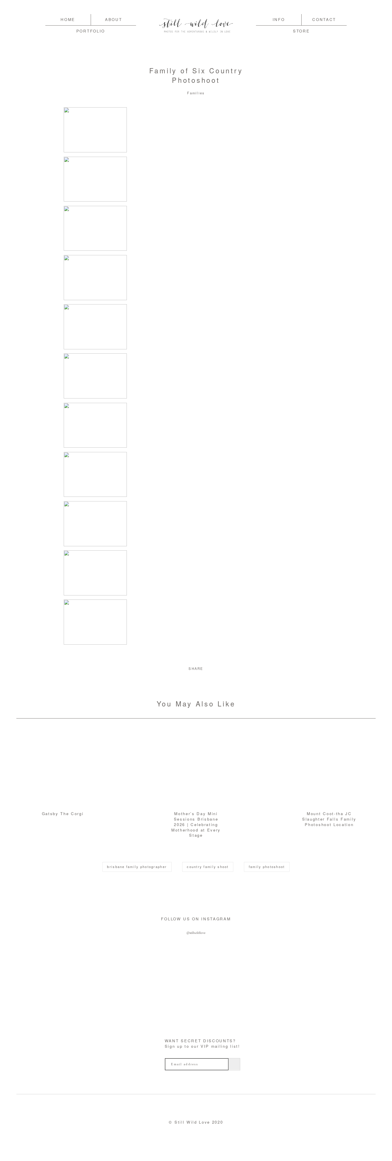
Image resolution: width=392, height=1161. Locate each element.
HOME (68, 19)
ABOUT (113, 19)
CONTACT (324, 19)
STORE (301, 31)
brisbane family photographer (137, 866)
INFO (279, 19)
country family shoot (207, 866)
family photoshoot (267, 866)
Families (196, 93)
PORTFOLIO (90, 31)
